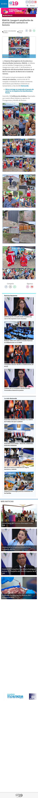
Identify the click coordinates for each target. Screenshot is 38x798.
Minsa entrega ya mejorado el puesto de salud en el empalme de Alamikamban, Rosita (19, 91)
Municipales (7, 15)
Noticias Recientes (10, 296)
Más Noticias (7, 501)
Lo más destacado (10, 398)
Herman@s (25, 86)
